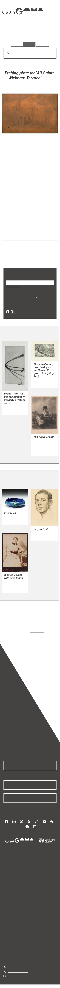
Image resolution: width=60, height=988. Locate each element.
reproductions (48, 624)
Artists (29, 33)
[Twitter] (13, 312)
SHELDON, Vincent (24, 86)
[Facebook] (7, 312)
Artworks (11, 33)
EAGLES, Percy (41, 530)
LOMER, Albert (11, 582)
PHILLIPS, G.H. (41, 440)
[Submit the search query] (5, 53)
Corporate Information (32, 985)
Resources (42, 44)
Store (6, 900)
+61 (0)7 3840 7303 (18, 964)
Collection (22, 22)
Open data (8, 893)
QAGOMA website (12, 897)
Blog (33, 893)
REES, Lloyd (39, 380)
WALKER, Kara (11, 407)
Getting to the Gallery (18, 960)
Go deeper (47, 33)
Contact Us (13, 969)
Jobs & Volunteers (16, 981)
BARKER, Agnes (12, 514)
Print (6, 222)
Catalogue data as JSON (19, 297)
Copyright (48, 981)
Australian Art (11, 194)
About (34, 897)
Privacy (34, 981)
